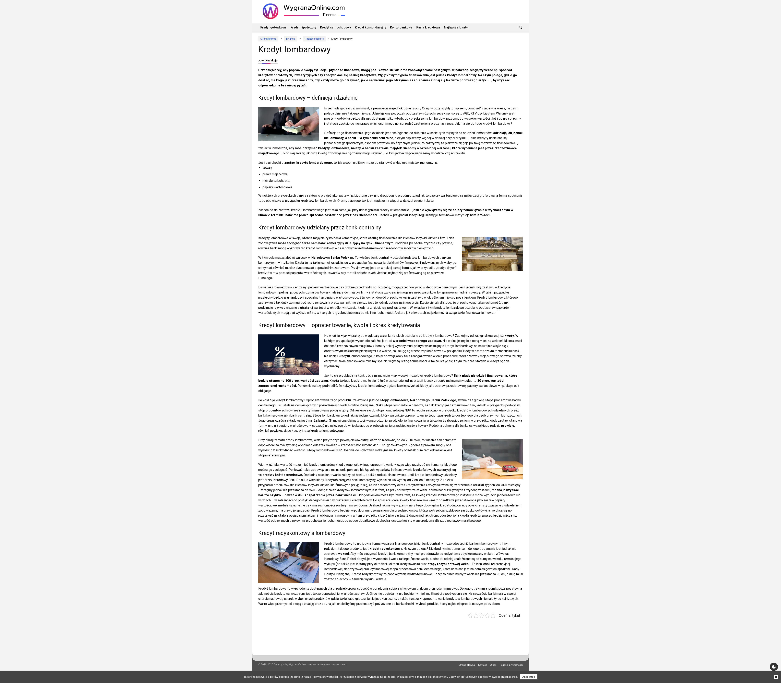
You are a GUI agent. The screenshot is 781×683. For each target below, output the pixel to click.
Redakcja (272, 60)
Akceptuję (528, 676)
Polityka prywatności (511, 665)
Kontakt (482, 665)
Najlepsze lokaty (456, 27)
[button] (521, 28)
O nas (493, 665)
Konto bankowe (401, 27)
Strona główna (467, 665)
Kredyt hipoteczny (303, 27)
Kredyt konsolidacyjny (370, 27)
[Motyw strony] (774, 667)
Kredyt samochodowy (335, 27)
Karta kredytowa (428, 27)
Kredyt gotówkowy (273, 27)
